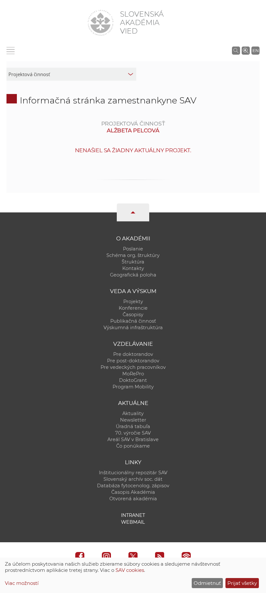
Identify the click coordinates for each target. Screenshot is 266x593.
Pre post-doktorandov (133, 361)
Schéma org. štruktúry (133, 255)
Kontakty (133, 268)
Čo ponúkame (133, 446)
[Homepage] (101, 23)
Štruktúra (133, 262)
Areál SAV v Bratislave (133, 439)
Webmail (133, 522)
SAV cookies (129, 570)
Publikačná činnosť (133, 321)
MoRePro (133, 374)
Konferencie (133, 308)
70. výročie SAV (133, 433)
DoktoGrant (133, 380)
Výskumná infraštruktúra (133, 327)
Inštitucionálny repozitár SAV (133, 473)
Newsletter (133, 420)
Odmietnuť (207, 583)
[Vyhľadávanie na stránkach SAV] (236, 50)
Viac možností (22, 583)
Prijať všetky (242, 583)
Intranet (133, 515)
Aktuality (133, 413)
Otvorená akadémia (133, 499)
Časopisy (133, 314)
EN (255, 50)
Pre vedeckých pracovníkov (133, 367)
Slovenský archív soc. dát (133, 479)
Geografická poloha (133, 275)
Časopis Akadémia (133, 492)
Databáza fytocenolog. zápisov (133, 486)
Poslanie (133, 249)
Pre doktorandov (133, 354)
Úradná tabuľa (133, 426)
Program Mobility (133, 387)
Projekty (133, 301)
